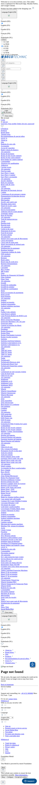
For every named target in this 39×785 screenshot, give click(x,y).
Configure (10, 777)
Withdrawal (5, 701)
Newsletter (9, 732)
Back (3, 767)
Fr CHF (6, 42)
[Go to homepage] (14, 57)
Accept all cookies (21, 777)
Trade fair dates (10, 743)
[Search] (3, 66)
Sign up (8, 726)
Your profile (12, 124)
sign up (5, 122)
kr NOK (6, 53)
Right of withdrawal (12, 745)
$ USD (5, 48)
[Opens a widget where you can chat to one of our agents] (29, 781)
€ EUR (5, 46)
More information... (21, 775)
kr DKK (6, 44)
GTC (7, 751)
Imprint (7, 753)
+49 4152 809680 (27, 693)
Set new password (28, 124)
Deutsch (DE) (5, 21)
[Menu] (3, 60)
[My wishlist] (2, 127)
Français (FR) (5, 33)
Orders (19, 124)
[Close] (3, 759)
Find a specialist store (12, 736)
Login (3, 120)
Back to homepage (7, 684)
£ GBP (5, 50)
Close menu (8, 116)
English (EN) (5, 25)
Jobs (6, 749)
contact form (12, 699)
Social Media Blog (11, 730)
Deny (3, 777)
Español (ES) (5, 29)
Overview (4, 124)
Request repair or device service (16, 728)
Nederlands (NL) (7, 37)
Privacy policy (10, 747)
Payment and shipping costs (14, 734)
